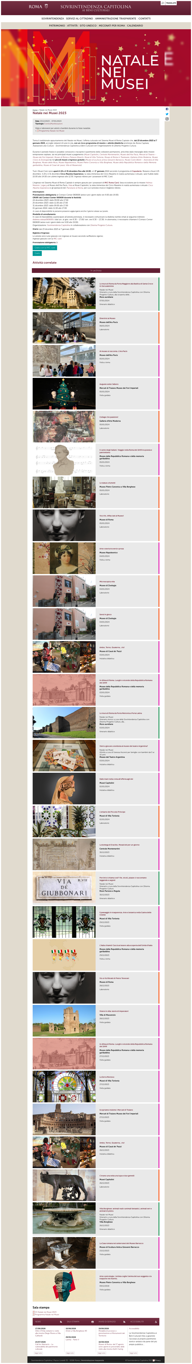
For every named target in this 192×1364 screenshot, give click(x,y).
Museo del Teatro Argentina (112, 757)
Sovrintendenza (53, 18)
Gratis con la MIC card (45, 247)
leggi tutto (38, 1353)
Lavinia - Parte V (72, 1340)
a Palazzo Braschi (75, 157)
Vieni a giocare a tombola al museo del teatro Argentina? (124, 746)
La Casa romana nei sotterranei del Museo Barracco (121, 1243)
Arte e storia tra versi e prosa (112, 549)
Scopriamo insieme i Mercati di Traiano (116, 1110)
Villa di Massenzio (73, 165)
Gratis (37, 253)
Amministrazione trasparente (115, 18)
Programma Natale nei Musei (51, 131)
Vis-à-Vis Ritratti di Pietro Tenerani (114, 978)
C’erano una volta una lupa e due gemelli (117, 1176)
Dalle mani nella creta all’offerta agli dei (116, 779)
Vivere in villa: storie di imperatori (114, 1011)
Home (35, 110)
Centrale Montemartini (109, 154)
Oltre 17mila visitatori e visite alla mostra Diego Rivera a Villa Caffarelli (48, 1333)
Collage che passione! (109, 417)
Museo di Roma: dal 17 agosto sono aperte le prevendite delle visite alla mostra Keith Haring (111, 1346)
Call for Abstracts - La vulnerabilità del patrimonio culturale (46, 1346)
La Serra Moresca (107, 1077)
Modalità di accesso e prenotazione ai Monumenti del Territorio (112, 1333)
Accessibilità (134, 1328)
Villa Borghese (106, 1222)
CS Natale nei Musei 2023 (45, 1312)
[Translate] (156, 2)
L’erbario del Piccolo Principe (112, 812)
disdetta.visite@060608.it (43, 219)
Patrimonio (57, 25)
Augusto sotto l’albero (109, 384)
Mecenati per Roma (112, 25)
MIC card (58, 239)
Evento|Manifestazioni (53, 124)
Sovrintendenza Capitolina (58, 225)
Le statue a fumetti (107, 483)
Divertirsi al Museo (107, 318)
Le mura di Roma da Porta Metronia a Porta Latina (121, 713)
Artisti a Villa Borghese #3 (76, 1331)
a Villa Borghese (105, 162)
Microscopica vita (107, 582)
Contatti (144, 18)
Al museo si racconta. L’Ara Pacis (113, 351)
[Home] (96, 8)
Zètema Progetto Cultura (101, 225)
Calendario (135, 25)
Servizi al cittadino (79, 18)
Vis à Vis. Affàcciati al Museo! (112, 516)
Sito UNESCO (88, 25)
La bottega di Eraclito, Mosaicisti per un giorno (119, 845)
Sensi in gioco (106, 614)
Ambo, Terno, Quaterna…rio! (112, 647)
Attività (72, 25)
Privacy (158, 1360)
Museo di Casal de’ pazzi (54, 165)
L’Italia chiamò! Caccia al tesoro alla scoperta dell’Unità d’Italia (126, 945)
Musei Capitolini (91, 154)
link (157, 308)
